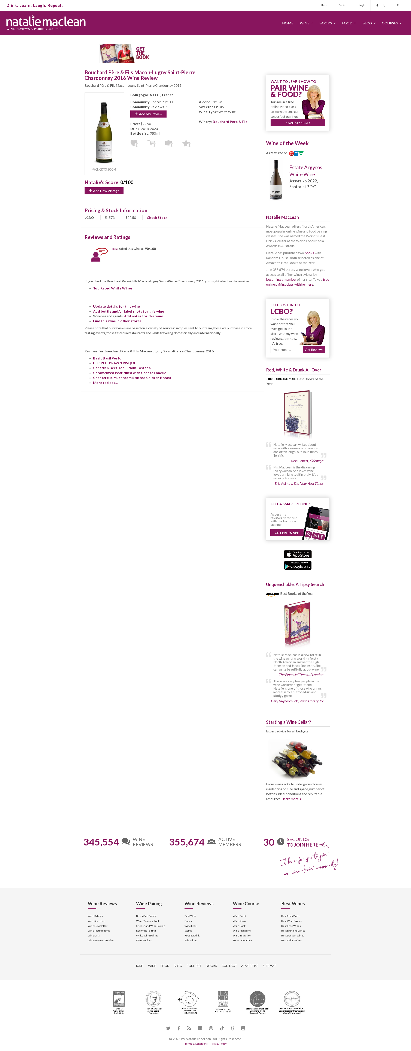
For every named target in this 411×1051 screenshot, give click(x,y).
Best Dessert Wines (292, 935)
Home (287, 23)
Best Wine (191, 916)
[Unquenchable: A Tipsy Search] (298, 625)
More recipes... (105, 382)
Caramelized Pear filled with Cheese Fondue (129, 373)
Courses (390, 23)
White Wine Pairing (147, 935)
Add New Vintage (105, 191)
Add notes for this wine (143, 316)
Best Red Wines (290, 916)
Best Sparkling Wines (293, 930)
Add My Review (150, 114)
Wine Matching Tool (147, 921)
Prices (188, 921)
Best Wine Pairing (146, 916)
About (323, 5)
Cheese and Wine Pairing (150, 925)
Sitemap (270, 966)
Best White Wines (291, 921)
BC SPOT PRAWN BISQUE (114, 363)
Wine (305, 23)
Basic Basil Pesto (107, 358)
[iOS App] (298, 554)
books (309, 253)
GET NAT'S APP (287, 533)
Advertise (249, 966)
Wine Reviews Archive (100, 940)
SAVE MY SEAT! (298, 123)
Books (325, 23)
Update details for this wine (116, 306)
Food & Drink (192, 935)
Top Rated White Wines (113, 288)
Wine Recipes (144, 940)
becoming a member (281, 279)
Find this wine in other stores (117, 321)
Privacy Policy (218, 1043)
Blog (367, 23)
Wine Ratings (95, 916)
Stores (188, 930)
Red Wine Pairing (146, 930)
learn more (291, 799)
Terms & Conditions (196, 1043)
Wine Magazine (242, 930)
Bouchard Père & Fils (230, 121)
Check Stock (157, 217)
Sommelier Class (242, 940)
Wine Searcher (96, 921)
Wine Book (239, 925)
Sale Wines (191, 940)
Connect (194, 966)
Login (362, 5)
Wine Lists (94, 935)
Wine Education (242, 935)
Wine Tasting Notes (99, 930)
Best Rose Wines (291, 925)
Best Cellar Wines (291, 940)
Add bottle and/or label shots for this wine (128, 311)
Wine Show (239, 921)
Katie (115, 248)
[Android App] (298, 565)
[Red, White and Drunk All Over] (298, 415)
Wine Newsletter (97, 925)
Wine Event (239, 916)
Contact (343, 5)
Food (347, 23)
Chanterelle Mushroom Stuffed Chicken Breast (132, 378)
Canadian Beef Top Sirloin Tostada (122, 368)
